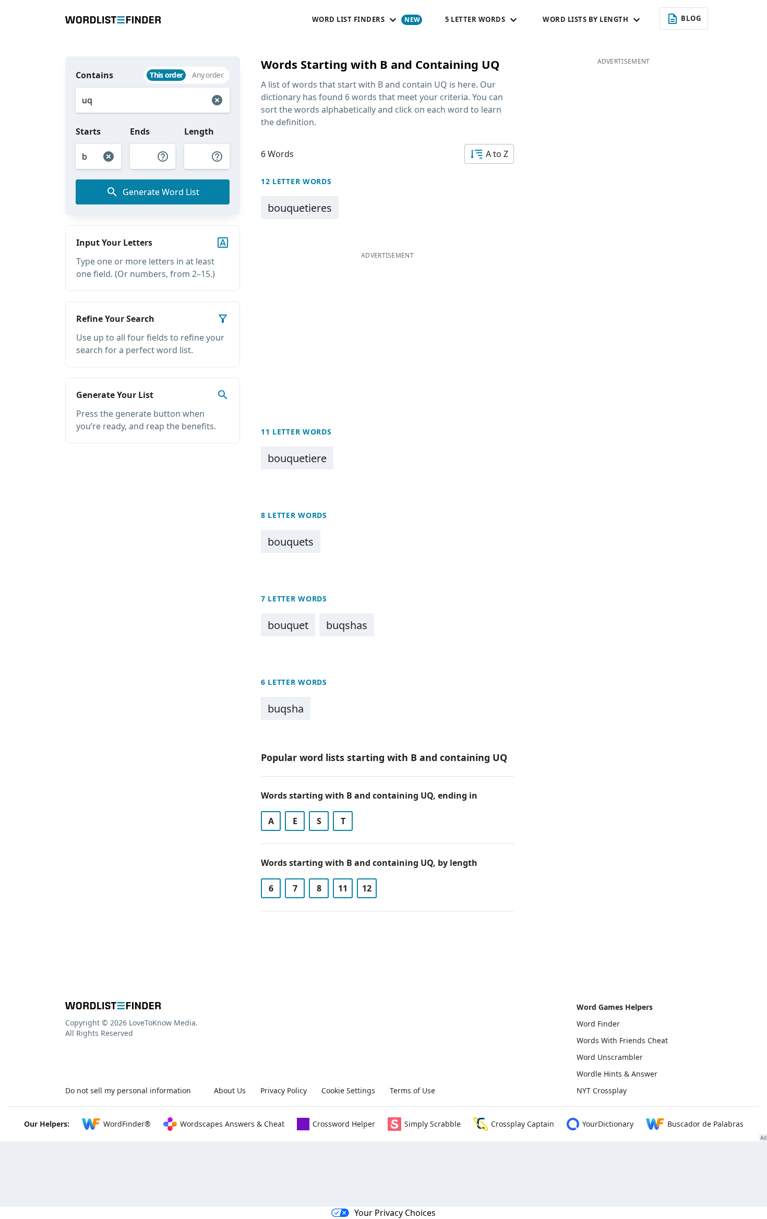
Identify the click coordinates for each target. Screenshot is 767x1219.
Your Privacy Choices (395, 1212)
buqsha (286, 709)
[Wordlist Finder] (113, 1005)
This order (166, 75)
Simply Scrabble (432, 1124)
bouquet (288, 625)
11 (342, 888)
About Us (230, 1090)
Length (199, 131)
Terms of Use (412, 1090)
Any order (207, 75)
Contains (94, 75)
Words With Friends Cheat (622, 1040)
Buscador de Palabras (705, 1124)
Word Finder (598, 1024)
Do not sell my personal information (128, 1090)
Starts (88, 131)
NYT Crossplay (602, 1090)
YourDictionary (607, 1124)
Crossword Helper (344, 1124)
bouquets (291, 542)
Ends (140, 131)
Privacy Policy (283, 1090)
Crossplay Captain (522, 1124)
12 (366, 888)
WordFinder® (127, 1124)
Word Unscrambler (610, 1057)
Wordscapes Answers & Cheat (232, 1124)
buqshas (346, 625)
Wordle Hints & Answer (617, 1074)
